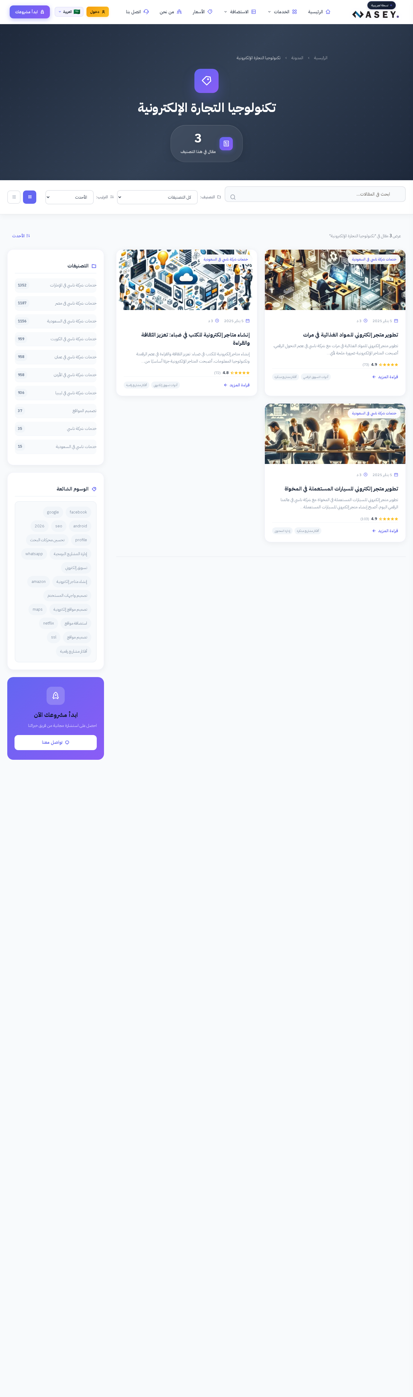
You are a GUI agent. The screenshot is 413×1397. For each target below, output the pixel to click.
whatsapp (34, 554)
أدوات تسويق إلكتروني (165, 385)
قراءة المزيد (388, 377)
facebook (78, 512)
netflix (48, 623)
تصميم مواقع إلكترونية (70, 609)
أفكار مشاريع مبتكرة (286, 377)
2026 (39, 526)
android (80, 526)
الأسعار (199, 11)
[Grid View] (29, 197)
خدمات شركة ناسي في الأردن (57, 375)
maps (38, 609)
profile (81, 540)
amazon (38, 581)
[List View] (14, 197)
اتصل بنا (133, 11)
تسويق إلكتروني (76, 568)
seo (58, 526)
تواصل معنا (52, 742)
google (53, 512)
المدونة (297, 58)
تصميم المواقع (57, 411)
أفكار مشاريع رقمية (136, 385)
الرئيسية (315, 11)
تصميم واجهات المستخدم (67, 595)
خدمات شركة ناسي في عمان (57, 357)
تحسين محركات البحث (47, 540)
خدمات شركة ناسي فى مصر (57, 303)
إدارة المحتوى (282, 531)
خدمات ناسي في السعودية (57, 446)
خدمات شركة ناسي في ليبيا (57, 393)
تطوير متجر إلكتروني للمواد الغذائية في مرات (350, 335)
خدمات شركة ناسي (57, 428)
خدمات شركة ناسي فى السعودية (57, 321)
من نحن (167, 11)
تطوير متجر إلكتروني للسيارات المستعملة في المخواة (341, 488)
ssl (53, 637)
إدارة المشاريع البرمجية (70, 554)
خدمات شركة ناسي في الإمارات (57, 285)
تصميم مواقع (77, 637)
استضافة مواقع (76, 623)
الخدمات (281, 11)
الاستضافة (239, 11)
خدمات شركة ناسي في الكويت (57, 339)
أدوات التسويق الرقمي (315, 377)
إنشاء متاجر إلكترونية (72, 581)
